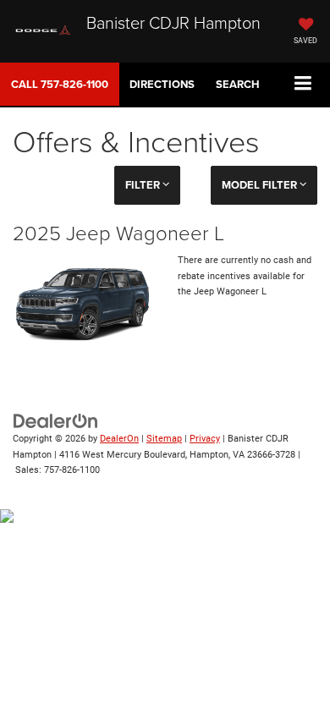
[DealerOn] (56, 420)
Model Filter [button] (261, 185)
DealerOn (119, 438)
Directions (162, 84)
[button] (59, 84)
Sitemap (164, 438)
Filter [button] (143, 185)
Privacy (205, 438)
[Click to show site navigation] (303, 84)
